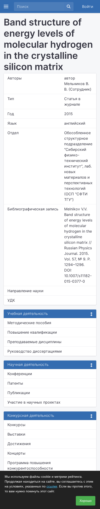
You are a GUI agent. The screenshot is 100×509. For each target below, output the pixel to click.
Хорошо (86, 501)
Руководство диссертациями (34, 351)
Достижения (19, 443)
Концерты (16, 453)
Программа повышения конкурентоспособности (30, 465)
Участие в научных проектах (33, 402)
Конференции (19, 373)
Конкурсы (16, 424)
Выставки (16, 434)
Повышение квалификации (32, 332)
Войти (87, 6)
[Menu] (6, 6)
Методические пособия (29, 322)
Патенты (15, 383)
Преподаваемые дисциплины (34, 341)
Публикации (18, 392)
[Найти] (68, 6)
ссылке (52, 486)
